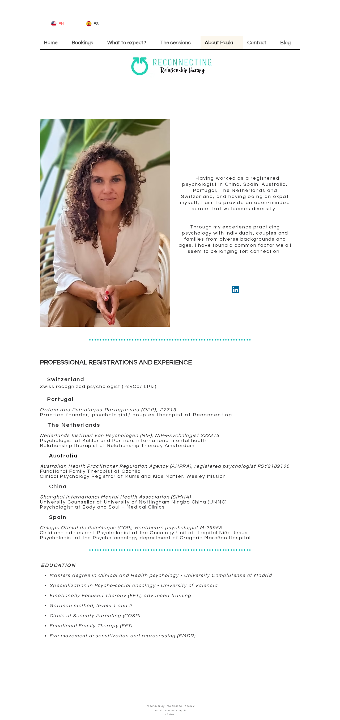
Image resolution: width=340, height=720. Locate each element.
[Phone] (235, 289)
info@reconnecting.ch (170, 710)
